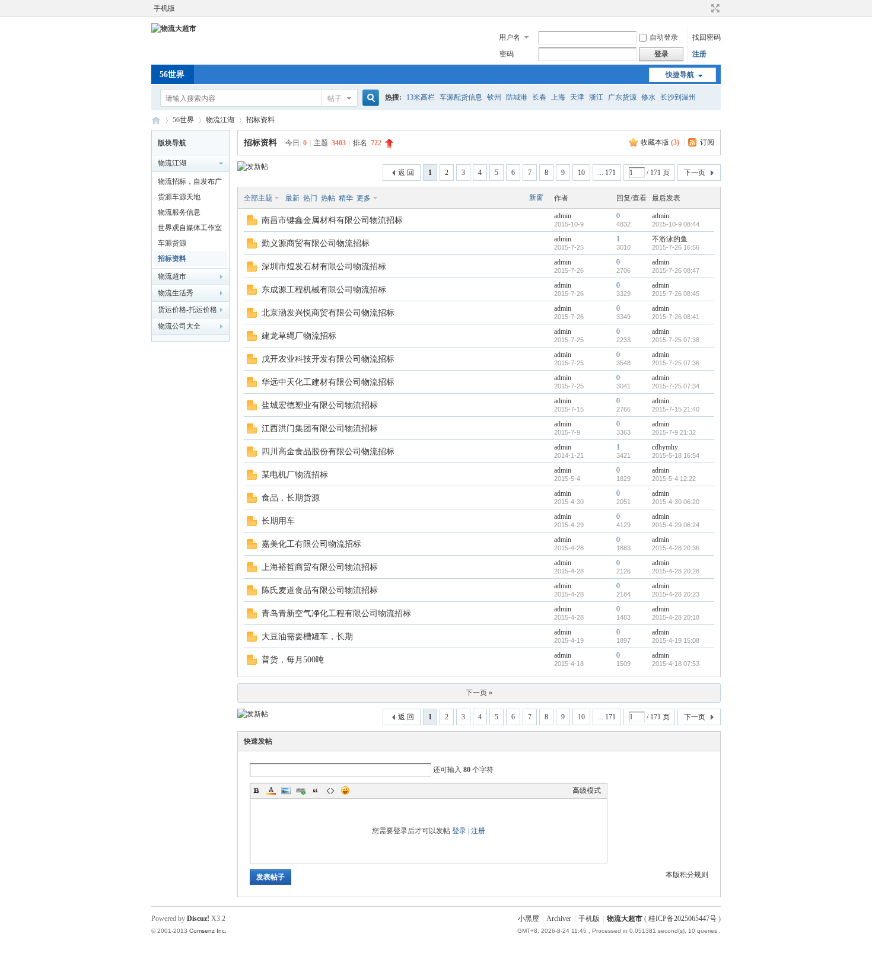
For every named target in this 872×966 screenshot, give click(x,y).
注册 (699, 54)
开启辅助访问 (704, 8)
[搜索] (369, 98)
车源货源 (172, 243)
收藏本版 (660, 142)
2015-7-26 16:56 (675, 247)
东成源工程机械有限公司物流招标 (324, 289)
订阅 (707, 142)
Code (330, 790)
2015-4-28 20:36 (675, 547)
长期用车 (278, 521)
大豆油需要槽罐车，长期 (307, 636)
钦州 (494, 97)
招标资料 (260, 120)
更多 (364, 198)
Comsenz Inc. (208, 930)
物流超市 (172, 276)
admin (562, 216)
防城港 (516, 97)
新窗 (536, 197)
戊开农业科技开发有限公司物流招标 (328, 359)
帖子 (334, 98)
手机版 (164, 8)
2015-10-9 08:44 (675, 224)
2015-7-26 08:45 (675, 293)
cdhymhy (665, 447)
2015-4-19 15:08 (675, 640)
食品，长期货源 (291, 497)
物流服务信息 (179, 212)
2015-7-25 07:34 (675, 386)
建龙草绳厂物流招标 (299, 335)
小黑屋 (528, 918)
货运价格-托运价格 (187, 309)
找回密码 (706, 37)
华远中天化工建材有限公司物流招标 (328, 382)
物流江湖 (220, 120)
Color (271, 790)
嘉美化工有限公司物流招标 (311, 544)
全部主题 (258, 198)
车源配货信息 (461, 97)
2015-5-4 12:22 (674, 478)
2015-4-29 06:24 (675, 524)
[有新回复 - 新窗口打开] (252, 223)
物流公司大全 (179, 326)
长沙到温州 (678, 97)
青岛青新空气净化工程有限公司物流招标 (336, 613)
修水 (648, 97)
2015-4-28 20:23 (675, 594)
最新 (292, 198)
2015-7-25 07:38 (675, 339)
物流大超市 (156, 120)
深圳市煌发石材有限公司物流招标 (324, 266)
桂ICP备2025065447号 (682, 918)
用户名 (509, 37)
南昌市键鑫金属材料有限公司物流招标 (332, 220)
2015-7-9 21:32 (674, 432)
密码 (506, 54)
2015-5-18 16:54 (675, 455)
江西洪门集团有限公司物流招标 (320, 428)
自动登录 (664, 37)
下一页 (694, 172)
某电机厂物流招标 (295, 474)
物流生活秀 (175, 293)
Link (301, 790)
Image (286, 790)
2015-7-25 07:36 (675, 362)
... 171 (607, 172)
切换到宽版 (714, 8)
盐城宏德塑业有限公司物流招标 (320, 405)
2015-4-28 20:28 (675, 571)
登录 (459, 831)
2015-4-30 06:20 (675, 501)
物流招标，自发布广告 (190, 183)
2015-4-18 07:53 (675, 663)
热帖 (328, 198)
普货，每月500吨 (293, 659)
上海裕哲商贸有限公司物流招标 (320, 567)
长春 (539, 97)
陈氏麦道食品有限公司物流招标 (320, 590)
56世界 (172, 74)
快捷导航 (680, 75)
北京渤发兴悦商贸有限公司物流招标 (328, 312)
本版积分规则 (687, 875)
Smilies (345, 790)
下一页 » (479, 692)
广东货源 (622, 97)
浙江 (596, 97)
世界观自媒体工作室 (190, 228)
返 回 (406, 172)
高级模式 (586, 790)
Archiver (558, 918)
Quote (316, 790)
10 (581, 172)
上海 (558, 97)
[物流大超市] (173, 28)
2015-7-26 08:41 (675, 316)
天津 (577, 97)
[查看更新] (386, 198)
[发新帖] (252, 166)
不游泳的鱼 (670, 239)
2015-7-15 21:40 (675, 409)
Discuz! (198, 918)
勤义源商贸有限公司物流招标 (316, 243)
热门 (310, 198)
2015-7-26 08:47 (675, 270)
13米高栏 (420, 97)
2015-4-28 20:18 (675, 617)
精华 (346, 198)
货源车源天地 (179, 197)
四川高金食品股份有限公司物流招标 (328, 451)
